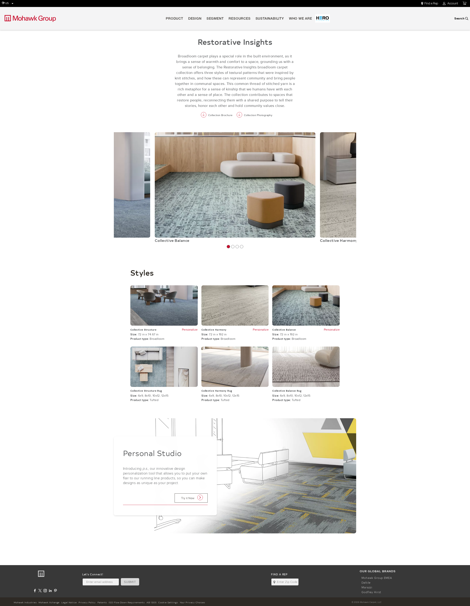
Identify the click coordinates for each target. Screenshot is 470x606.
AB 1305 (151, 602)
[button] (228, 246)
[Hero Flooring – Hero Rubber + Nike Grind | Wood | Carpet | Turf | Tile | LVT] (322, 18)
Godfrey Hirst (371, 592)
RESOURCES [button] (239, 19)
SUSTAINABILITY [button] (270, 19)
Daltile (365, 582)
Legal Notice (69, 602)
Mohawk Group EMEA (376, 578)
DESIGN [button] (195, 19)
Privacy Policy (87, 602)
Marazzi (366, 587)
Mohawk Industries (25, 602)
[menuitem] (432, 3)
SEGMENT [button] (215, 19)
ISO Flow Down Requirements (127, 602)
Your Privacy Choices (192, 602)
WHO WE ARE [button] (300, 19)
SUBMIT (130, 582)
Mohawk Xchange (49, 602)
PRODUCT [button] (174, 19)
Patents (102, 602)
